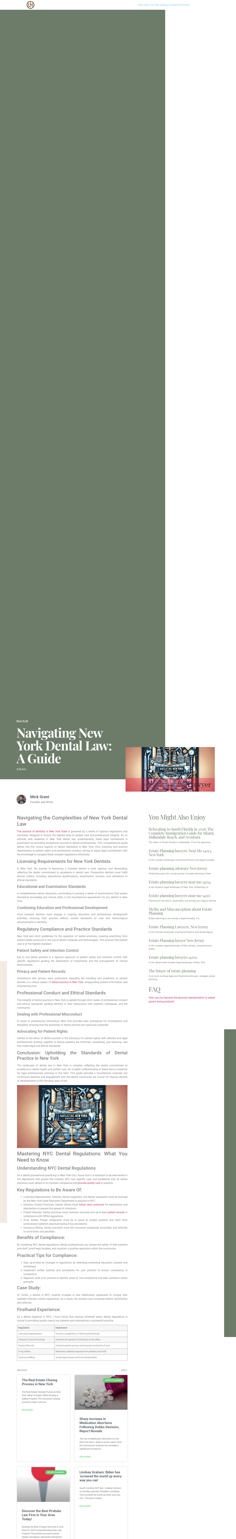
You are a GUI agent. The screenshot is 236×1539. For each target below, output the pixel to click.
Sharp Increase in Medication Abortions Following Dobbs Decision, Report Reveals (99, 1425)
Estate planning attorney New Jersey (178, 868)
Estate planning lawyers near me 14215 (179, 895)
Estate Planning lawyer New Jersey (176, 940)
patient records (116, 1212)
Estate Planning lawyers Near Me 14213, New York (180, 852)
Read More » (28, 1410)
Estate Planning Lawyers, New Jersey (178, 926)
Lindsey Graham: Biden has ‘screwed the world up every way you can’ (100, 1476)
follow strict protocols (91, 1204)
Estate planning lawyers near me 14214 (179, 881)
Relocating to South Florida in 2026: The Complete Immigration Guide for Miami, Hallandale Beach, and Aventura (181, 832)
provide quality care (89, 1183)
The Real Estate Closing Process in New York (39, 1382)
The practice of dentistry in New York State (42, 831)
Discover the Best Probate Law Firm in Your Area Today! (41, 1515)
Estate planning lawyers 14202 (173, 957)
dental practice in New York (67, 982)
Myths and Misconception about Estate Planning (180, 911)
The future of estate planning (172, 970)
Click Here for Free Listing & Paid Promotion (164, 5)
